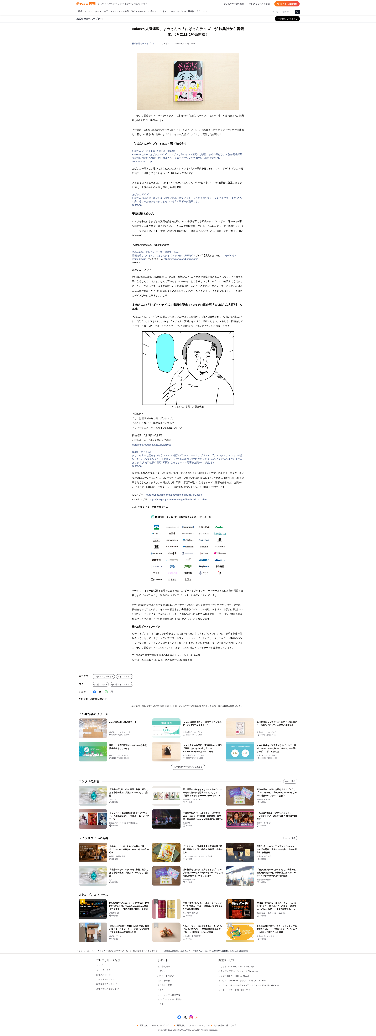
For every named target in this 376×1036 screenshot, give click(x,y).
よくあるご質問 (164, 985)
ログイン (161, 971)
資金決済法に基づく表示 (225, 1025)
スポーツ (152, 11)
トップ (79, 951)
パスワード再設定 (165, 976)
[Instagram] (191, 1017)
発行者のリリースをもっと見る (188, 767)
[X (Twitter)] (100, 691)
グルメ (98, 11)
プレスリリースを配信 (234, 4)
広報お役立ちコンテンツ (107, 989)
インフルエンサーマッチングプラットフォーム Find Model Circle (249, 985)
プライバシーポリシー (199, 1025)
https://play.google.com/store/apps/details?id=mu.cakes (178, 499)
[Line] (106, 691)
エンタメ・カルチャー (103, 676)
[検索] (297, 12)
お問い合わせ (163, 980)
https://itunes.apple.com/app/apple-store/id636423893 (174, 495)
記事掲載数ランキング (106, 984)
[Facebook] (94, 691)
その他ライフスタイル (121, 684)
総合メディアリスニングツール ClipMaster (238, 971)
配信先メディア (103, 975)
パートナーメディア (105, 979)
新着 (80, 11)
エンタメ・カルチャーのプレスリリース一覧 (107, 951)
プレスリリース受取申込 (168, 995)
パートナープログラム (162, 1025)
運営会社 (144, 1025)
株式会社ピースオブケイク (144, 43)
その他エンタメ (100, 684)
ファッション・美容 (119, 11)
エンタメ (89, 11)
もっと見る (290, 781)
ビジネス (162, 11)
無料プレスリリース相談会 (169, 999)
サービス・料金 (103, 970)
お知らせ (161, 990)
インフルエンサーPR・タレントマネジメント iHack (242, 980)
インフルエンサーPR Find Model (234, 976)
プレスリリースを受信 (259, 4)
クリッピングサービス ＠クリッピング (236, 966)
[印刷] (111, 691)
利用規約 (181, 1025)
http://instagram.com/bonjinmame (181, 259)
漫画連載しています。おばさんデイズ (152, 255)
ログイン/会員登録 (288, 4)
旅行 (106, 11)
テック (172, 11)
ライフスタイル (138, 11)
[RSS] (197, 1017)
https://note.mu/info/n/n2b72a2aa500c (151, 445)
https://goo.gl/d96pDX (184, 255)
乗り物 (191, 11)
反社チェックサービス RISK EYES (234, 990)
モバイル (181, 11)
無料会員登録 (163, 966)
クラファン (202, 11)
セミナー (161, 1004)
